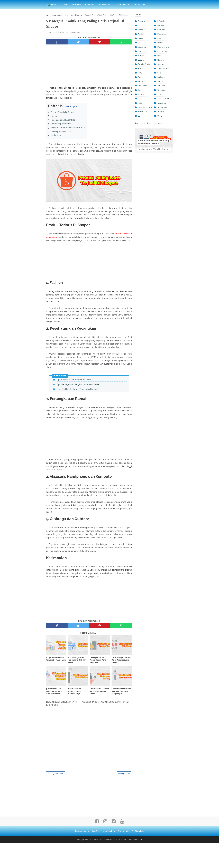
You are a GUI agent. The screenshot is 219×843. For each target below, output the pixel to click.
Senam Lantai (163, 68)
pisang (160, 38)
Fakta (140, 68)
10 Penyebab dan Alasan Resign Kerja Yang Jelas (98, 659)
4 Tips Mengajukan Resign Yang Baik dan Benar (77, 659)
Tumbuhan (162, 107)
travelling (161, 103)
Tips (159, 94)
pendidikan (162, 34)
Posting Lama (124, 774)
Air (139, 25)
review (160, 60)
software (161, 77)
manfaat (161, 25)
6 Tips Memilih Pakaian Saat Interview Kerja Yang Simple (121, 691)
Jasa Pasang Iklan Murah (102, 831)
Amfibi (140, 30)
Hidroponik (142, 86)
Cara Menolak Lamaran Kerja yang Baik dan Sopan (99, 691)
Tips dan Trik (139, 4)
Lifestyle (161, 21)
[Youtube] (122, 822)
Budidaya (142, 51)
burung (141, 60)
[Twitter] (114, 822)
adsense (141, 21)
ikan (140, 90)
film (140, 73)
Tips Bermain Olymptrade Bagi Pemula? (75, 379)
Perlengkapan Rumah (61, 124)
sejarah (160, 64)
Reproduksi (162, 51)
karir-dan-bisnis (145, 107)
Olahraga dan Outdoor (61, 131)
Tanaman (161, 86)
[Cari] (172, 4)
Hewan (141, 81)
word (159, 116)
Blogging (76, 4)
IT (139, 99)
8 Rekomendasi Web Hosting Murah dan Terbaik (153, 142)
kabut (140, 103)
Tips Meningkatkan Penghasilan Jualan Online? (78, 384)
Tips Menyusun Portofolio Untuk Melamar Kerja (75, 691)
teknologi (161, 90)
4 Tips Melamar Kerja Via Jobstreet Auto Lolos (56, 658)
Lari (139, 116)
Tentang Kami (80, 831)
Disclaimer (139, 831)
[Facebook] (97, 822)
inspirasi (141, 94)
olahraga (161, 30)
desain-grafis (144, 64)
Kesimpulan (56, 135)
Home (65, 4)
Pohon (160, 43)
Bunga (141, 55)
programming (163, 47)
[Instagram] (105, 822)
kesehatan (142, 111)
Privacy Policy (124, 831)
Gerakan (141, 77)
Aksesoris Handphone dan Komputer (68, 127)
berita (140, 38)
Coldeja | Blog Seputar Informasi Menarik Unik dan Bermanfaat (120, 839)
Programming (123, 4)
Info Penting (104, 4)
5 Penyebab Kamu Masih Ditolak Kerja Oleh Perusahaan (54, 691)
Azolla (140, 34)
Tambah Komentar (73, 32)
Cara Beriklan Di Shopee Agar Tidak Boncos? (77, 389)
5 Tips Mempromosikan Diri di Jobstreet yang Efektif (121, 659)
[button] (49, 105)
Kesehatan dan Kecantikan (63, 120)
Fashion (54, 116)
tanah (160, 81)
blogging (142, 47)
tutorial (160, 111)
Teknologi (89, 4)
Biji (139, 43)
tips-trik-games (164, 99)
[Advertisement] (89, 66)
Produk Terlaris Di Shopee (63, 112)
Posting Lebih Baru (55, 774)
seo (159, 73)
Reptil (159, 55)
